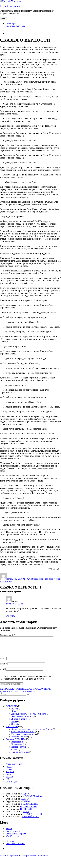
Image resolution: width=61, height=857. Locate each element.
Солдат (14, 749)
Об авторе (10, 23)
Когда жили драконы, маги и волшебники (31, 729)
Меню (3, 18)
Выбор (14, 709)
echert (9, 579)
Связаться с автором (15, 26)
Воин (8, 774)
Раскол (26, 811)
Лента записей (13, 831)
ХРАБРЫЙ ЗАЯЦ (33, 814)
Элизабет (15, 724)
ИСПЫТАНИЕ (27, 809)
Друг (13, 711)
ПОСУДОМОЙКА (34, 796)
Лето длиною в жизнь (21, 716)
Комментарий (7, 635)
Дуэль (8, 766)
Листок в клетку (19, 719)
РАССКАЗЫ (12, 726)
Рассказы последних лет (23, 734)
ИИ (7, 779)
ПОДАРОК (26, 793)
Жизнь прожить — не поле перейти (28, 714)
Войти (9, 828)
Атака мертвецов (14, 764)
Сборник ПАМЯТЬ (15, 739)
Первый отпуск (18, 747)
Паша (14, 721)
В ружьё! (10, 771)
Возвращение (17, 742)
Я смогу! (10, 769)
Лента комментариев (16, 833)
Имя (3, 658)
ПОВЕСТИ (11, 706)
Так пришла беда (19, 752)
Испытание (16, 744)
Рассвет (9, 776)
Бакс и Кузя (11, 781)
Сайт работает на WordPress (34, 855)
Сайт (2, 669)
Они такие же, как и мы (22, 731)
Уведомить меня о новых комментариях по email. (27, 676)
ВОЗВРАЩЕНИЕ (29, 804)
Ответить (10, 616)
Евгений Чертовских (10, 6)
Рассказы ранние (19, 736)
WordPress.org (12, 836)
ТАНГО (25, 799)
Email (3, 663)
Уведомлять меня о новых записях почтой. (24, 679)
